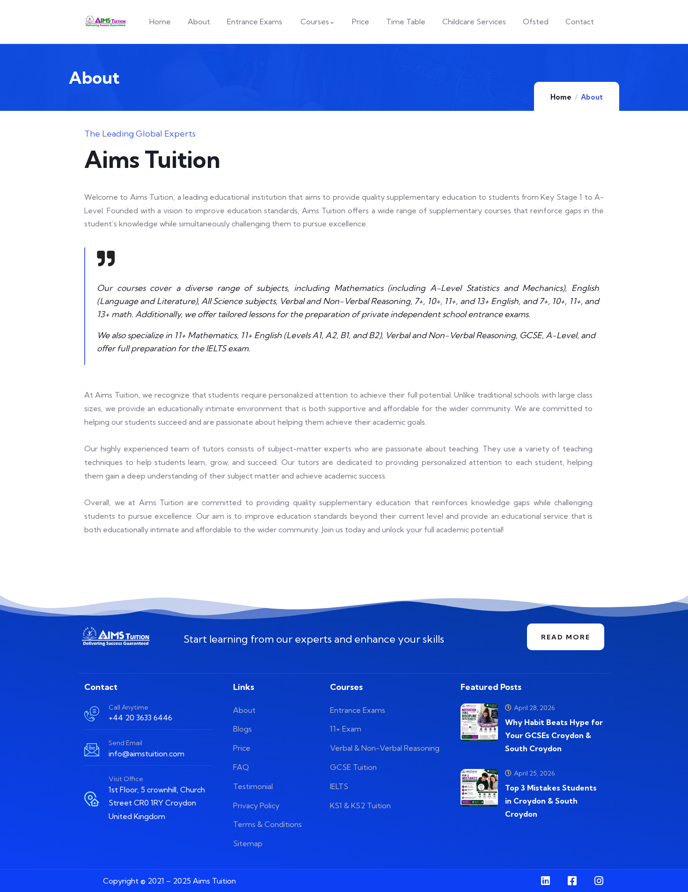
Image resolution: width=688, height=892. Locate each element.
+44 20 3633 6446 (140, 717)
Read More (565, 637)
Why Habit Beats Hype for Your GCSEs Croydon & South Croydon (554, 735)
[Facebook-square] (572, 881)
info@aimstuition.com (146, 753)
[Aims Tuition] (116, 636)
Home (560, 97)
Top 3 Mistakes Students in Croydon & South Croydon (551, 801)
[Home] (105, 21)
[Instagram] (598, 881)
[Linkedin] (545, 881)
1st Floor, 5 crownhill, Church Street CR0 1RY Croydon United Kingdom (157, 803)
